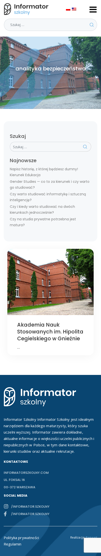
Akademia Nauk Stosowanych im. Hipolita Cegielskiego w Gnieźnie (50, 331)
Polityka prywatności (21, 537)
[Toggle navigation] (93, 9)
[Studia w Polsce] (27, 9)
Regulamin (12, 544)
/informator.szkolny (30, 506)
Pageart (91, 537)
